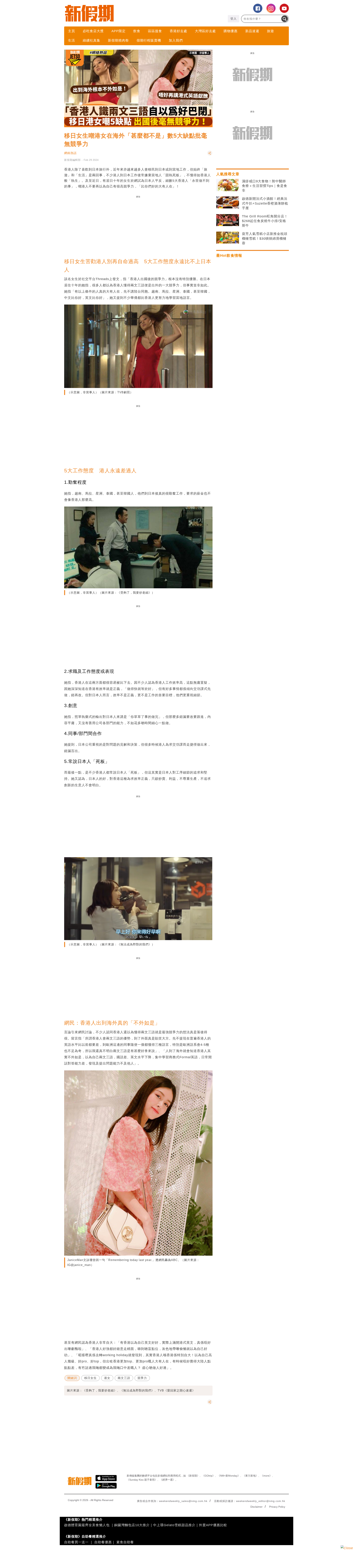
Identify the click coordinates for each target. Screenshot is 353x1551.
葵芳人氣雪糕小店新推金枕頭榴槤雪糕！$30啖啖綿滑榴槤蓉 (264, 238)
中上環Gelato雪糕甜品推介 (174, 1525)
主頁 (71, 31)
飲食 (136, 31)
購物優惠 (231, 31)
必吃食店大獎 (93, 31)
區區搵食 (155, 31)
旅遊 (270, 31)
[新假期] (120, 13)
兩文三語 (124, 1378)
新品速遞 (252, 31)
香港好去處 (178, 31)
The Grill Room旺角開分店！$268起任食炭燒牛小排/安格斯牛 (265, 220)
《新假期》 (193, 1475)
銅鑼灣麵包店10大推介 (132, 1525)
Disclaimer (256, 1506)
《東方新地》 (250, 1475)
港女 (107, 1378)
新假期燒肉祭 (118, 40)
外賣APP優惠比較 (213, 1525)
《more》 (266, 1475)
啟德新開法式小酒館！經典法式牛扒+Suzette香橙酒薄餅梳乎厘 (265, 203)
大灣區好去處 (205, 31)
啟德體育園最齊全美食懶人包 (87, 1525)
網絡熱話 (70, 153)
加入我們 (176, 40)
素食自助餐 (125, 1542)
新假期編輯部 (72, 159)
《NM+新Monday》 (228, 1475)
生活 (71, 40)
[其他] (210, 154)
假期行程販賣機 (149, 40)
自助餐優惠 (103, 1542)
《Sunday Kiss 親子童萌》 (142, 1479)
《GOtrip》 (208, 1475)
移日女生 (90, 1378)
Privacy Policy (277, 1506)
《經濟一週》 (167, 1479)
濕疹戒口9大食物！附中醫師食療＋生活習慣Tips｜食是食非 (264, 185)
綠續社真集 (91, 40)
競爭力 (142, 1378)
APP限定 (118, 31)
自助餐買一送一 (76, 1542)
